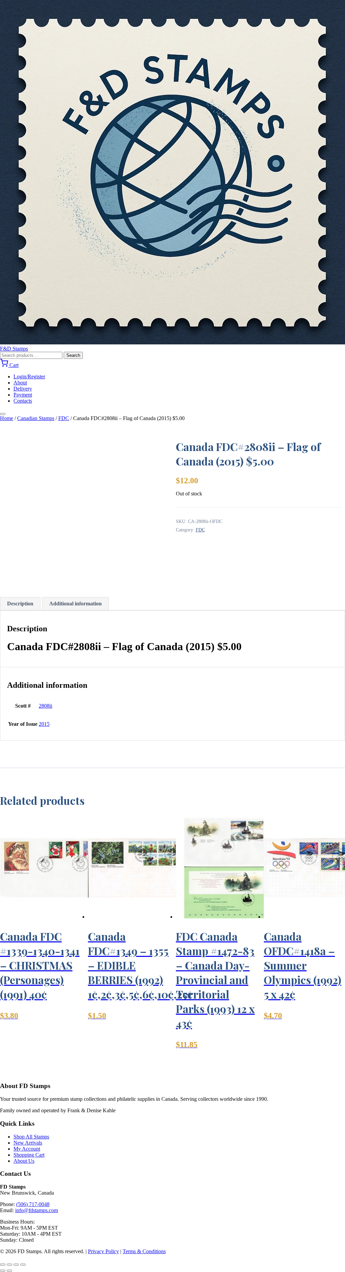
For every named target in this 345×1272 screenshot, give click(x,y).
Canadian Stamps (35, 418)
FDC (63, 418)
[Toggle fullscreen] (9, 1265)
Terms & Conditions (144, 1251)
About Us (23, 1161)
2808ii (45, 706)
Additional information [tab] (75, 603)
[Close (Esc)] (23, 1265)
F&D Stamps (14, 348)
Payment (22, 395)
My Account (26, 1149)
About (20, 382)
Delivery (22, 388)
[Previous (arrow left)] (2, 1271)
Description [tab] (20, 603)
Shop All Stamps (31, 1136)
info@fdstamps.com (36, 1210)
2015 (44, 724)
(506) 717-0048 (33, 1204)
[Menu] (2, 414)
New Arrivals (27, 1143)
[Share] (16, 1265)
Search (73, 355)
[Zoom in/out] (2, 1265)
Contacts (22, 401)
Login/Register (29, 376)
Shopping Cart (28, 1155)
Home (6, 418)
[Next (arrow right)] (9, 1271)
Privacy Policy (103, 1251)
